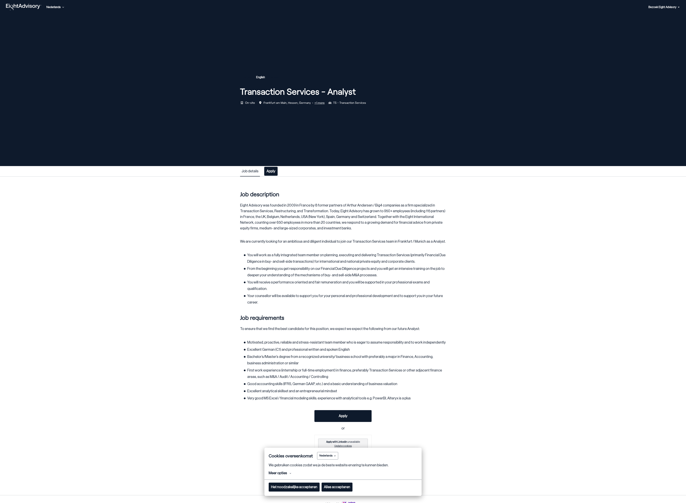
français (247, 77)
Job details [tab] (250, 171)
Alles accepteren (337, 487)
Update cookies (343, 446)
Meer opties (278, 473)
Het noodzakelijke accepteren (294, 487)
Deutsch (274, 77)
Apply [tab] (271, 171)
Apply (343, 416)
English (260, 77)
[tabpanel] (343, 336)
